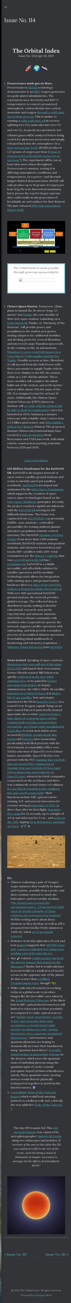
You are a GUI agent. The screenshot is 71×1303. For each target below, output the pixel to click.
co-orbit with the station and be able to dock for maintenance (34, 408)
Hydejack (39, 1295)
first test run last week (22, 147)
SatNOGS (29, 485)
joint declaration (33, 435)
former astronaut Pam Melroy (32, 683)
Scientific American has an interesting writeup (36, 1052)
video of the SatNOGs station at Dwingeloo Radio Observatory (34, 587)
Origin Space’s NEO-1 (43, 805)
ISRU (37, 91)
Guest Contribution (36, 460)
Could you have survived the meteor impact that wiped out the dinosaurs (37, 962)
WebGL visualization (36, 735)
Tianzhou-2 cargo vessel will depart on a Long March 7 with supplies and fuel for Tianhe (34, 356)
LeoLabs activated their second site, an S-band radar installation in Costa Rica (35, 726)
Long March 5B (17, 323)
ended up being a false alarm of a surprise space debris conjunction (34, 718)
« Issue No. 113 (15, 1254)
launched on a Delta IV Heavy (26, 693)
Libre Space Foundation (47, 489)
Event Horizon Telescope (32, 1000)
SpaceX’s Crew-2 (47, 701)
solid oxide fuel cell (33, 120)
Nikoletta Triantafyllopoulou (25, 647)
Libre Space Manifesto (22, 502)
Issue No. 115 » (57, 1254)
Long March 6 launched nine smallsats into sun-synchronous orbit (33, 791)
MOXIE (32, 87)
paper (28, 426)
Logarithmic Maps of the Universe (33, 1092)
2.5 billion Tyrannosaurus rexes (30, 981)
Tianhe (27, 314)
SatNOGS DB (27, 510)
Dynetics (28, 739)
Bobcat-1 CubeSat (46, 555)
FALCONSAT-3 (37, 518)
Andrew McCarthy (50, 1136)
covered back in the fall (28, 560)
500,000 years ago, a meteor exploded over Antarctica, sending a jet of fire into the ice (38, 949)
